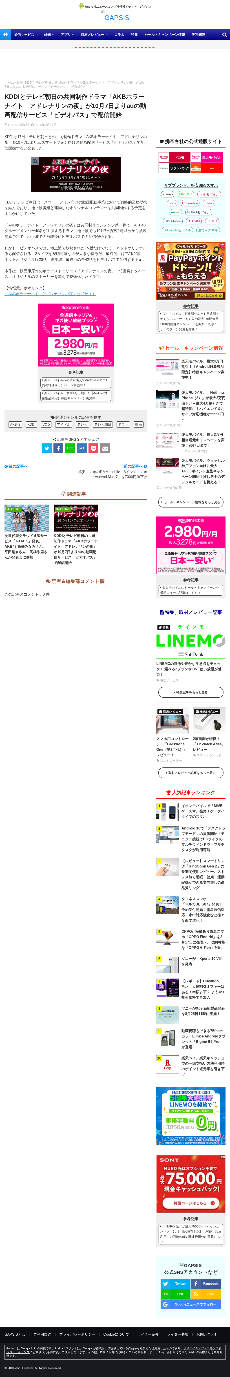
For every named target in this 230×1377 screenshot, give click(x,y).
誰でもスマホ (208, 230)
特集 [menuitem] (134, 34)
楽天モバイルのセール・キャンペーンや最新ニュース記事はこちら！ (189, 590)
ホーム (9, 82)
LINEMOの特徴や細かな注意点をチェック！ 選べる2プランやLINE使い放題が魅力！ (188, 669)
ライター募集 (177, 1334)
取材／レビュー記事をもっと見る (192, 773)
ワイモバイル (209, 194)
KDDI (31, 424)
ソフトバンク (179, 168)
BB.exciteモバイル (177, 230)
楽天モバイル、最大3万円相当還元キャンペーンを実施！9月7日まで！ (203, 440)
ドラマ (123, 424)
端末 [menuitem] (47, 34)
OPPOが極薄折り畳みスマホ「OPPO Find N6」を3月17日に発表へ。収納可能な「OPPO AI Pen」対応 (203, 940)
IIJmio (209, 203)
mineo (175, 212)
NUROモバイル (198, 212)
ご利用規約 (42, 1334)
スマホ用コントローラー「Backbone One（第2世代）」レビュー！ (172, 747)
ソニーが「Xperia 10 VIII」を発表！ (203, 961)
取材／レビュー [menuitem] (92, 34)
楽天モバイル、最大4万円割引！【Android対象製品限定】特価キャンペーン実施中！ (74, 395)
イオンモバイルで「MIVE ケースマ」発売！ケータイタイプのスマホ (203, 811)
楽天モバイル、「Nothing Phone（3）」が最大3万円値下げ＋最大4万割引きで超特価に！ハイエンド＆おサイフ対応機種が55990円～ (203, 406)
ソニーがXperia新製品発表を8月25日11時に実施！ (203, 1011)
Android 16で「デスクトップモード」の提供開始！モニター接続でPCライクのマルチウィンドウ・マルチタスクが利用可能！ (203, 839)
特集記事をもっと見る (192, 692)
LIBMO (212, 221)
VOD (46, 424)
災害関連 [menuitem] (198, 34)
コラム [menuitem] (119, 34)
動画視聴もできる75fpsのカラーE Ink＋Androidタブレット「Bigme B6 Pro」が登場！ (203, 1039)
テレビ (82, 424)
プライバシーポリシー (77, 1334)
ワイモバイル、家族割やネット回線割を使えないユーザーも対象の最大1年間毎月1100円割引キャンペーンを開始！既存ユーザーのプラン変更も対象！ (190, 321)
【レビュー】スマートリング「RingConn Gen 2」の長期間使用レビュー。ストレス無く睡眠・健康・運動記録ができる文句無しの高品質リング (203, 874)
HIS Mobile (173, 221)
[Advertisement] (75, 66)
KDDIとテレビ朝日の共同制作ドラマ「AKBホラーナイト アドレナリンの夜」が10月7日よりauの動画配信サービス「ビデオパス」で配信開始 (76, 549)
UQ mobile (190, 203)
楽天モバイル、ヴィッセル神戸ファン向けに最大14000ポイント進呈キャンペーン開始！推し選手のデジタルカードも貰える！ (203, 471)
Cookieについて (116, 1334)
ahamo (168, 194)
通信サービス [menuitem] (24, 34)
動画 (19, 82)
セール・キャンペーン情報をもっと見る (192, 502)
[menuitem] (5, 34)
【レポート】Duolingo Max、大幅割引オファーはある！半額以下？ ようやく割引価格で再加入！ (203, 989)
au (212, 168)
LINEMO (185, 194)
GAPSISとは (14, 1334)
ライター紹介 (148, 1334)
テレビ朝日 (102, 424)
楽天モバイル (211, 157)
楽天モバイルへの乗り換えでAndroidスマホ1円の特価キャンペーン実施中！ (74, 382)
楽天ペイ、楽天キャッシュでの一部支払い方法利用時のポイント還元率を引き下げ (203, 1066)
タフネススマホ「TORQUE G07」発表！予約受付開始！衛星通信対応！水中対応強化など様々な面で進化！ (203, 909)
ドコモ (179, 157)
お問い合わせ (207, 1334)
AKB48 (15, 424)
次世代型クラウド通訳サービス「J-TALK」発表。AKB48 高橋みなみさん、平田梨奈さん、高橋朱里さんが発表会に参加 (26, 546)
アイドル (63, 424)
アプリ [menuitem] (66, 34)
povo (172, 203)
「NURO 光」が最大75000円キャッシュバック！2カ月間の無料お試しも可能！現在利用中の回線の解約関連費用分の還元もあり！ (191, 1234)
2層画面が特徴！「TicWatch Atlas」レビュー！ (209, 744)
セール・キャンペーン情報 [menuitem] (165, 34)
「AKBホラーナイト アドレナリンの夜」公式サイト (50, 294)
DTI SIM (194, 221)
